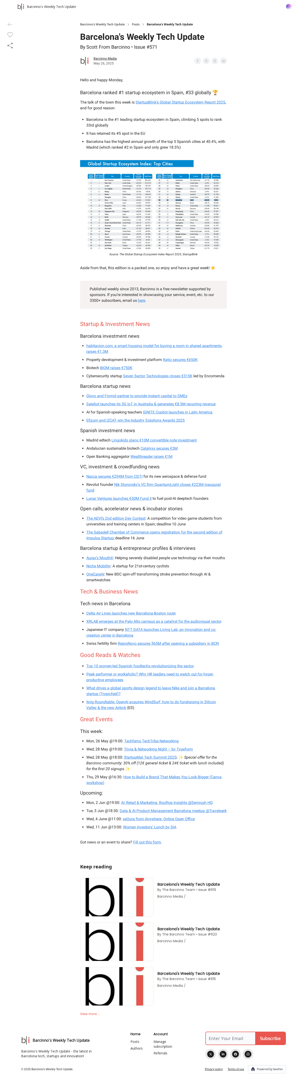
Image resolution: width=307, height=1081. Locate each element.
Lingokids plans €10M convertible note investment (154, 440)
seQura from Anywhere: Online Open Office (159, 819)
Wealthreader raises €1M (151, 456)
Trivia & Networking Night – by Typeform (158, 749)
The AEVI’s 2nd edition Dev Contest (115, 518)
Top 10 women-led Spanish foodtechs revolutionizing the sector (140, 666)
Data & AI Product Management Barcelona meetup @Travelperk (173, 810)
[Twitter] (210, 1054)
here (141, 300)
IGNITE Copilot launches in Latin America (178, 412)
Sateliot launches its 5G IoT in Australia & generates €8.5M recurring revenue (151, 404)
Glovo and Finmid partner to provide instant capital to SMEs (136, 396)
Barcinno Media (105, 58)
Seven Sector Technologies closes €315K (157, 376)
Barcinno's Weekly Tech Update (102, 24)
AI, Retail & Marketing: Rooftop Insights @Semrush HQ (167, 802)
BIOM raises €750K (116, 368)
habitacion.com (99, 345)
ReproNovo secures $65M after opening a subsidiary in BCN (168, 643)
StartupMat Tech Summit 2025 (150, 757)
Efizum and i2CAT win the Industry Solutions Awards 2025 (135, 420)
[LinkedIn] (223, 1054)
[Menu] (289, 6)
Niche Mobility (98, 566)
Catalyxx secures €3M (159, 448)
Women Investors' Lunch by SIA (149, 827)
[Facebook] (235, 1054)
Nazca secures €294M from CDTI (114, 476)
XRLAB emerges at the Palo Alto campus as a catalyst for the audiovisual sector (153, 621)
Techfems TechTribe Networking (151, 741)
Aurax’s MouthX (99, 558)
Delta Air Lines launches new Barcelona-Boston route (131, 613)
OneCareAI (95, 574)
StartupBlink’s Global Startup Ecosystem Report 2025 (180, 102)
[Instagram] (248, 1054)
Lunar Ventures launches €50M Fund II (119, 498)
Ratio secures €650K (180, 359)
